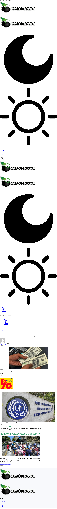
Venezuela (1, 333)
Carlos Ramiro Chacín (3, 344)
